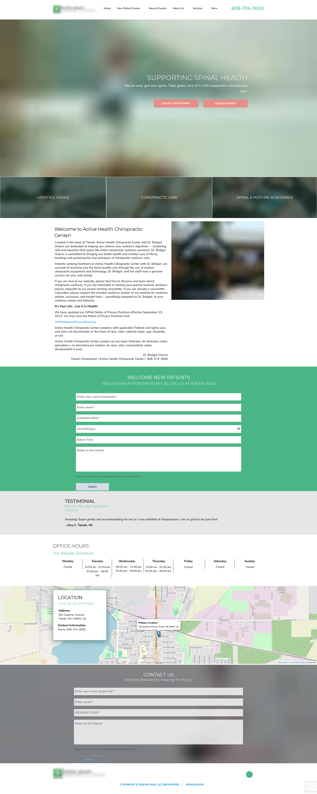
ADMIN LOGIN (195, 784)
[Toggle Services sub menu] (204, 8)
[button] (159, 634)
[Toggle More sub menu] (219, 8)
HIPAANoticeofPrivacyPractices (75, 322)
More (214, 8)
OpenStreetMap (298, 662)
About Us (178, 8)
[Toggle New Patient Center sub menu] (141, 8)
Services (197, 8)
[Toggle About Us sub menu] (185, 8)
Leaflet (284, 662)
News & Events (157, 8)
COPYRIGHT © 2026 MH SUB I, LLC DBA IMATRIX (149, 784)
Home (107, 8)
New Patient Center (128, 8)
